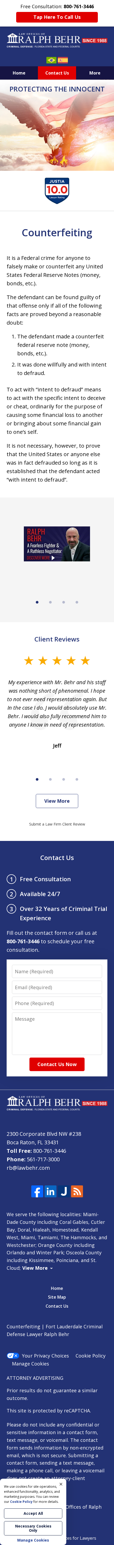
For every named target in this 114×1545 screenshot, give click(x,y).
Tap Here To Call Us (57, 17)
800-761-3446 (49, 1150)
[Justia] (64, 1191)
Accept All (33, 1513)
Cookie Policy (91, 1355)
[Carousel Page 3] (63, 602)
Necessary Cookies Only (33, 1528)
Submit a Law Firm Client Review (57, 824)
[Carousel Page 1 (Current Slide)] (37, 602)
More (94, 73)
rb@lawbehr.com (28, 1167)
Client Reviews (57, 639)
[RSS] (77, 1191)
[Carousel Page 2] (50, 602)
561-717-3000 (43, 1159)
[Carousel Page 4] (77, 602)
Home (19, 73)
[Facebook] (37, 1191)
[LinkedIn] (50, 1191)
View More (57, 801)
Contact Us (57, 73)
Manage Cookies (30, 1363)
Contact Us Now (57, 1064)
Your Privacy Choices (45, 1355)
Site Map (57, 1297)
